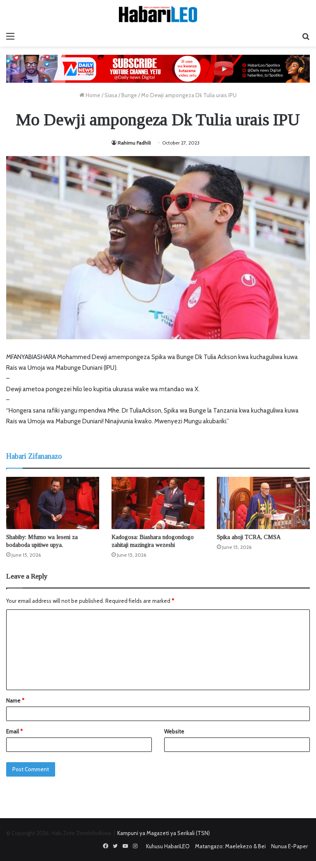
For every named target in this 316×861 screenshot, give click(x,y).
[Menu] (10, 36)
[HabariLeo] (158, 14)
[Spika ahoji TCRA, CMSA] (263, 503)
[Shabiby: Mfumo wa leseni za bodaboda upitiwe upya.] (52, 503)
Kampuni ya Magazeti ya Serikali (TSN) (163, 833)
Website (174, 731)
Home (92, 95)
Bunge (129, 95)
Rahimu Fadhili (134, 143)
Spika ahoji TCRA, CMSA (249, 537)
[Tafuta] (306, 36)
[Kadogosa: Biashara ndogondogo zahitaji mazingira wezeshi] (158, 503)
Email (14, 731)
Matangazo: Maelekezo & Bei (230, 846)
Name (15, 700)
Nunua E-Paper (289, 846)
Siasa (111, 95)
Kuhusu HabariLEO (168, 846)
